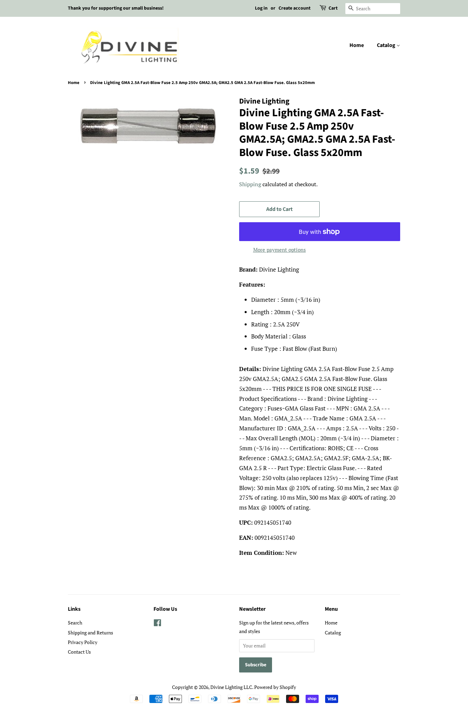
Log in (261, 8)
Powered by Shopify (275, 687)
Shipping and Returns (90, 632)
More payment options (279, 249)
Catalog (386, 45)
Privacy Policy (82, 642)
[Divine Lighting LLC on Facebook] (157, 624)
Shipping (250, 184)
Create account (294, 8)
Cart (333, 8)
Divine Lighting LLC (231, 687)
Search (75, 622)
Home (356, 45)
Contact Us (79, 651)
